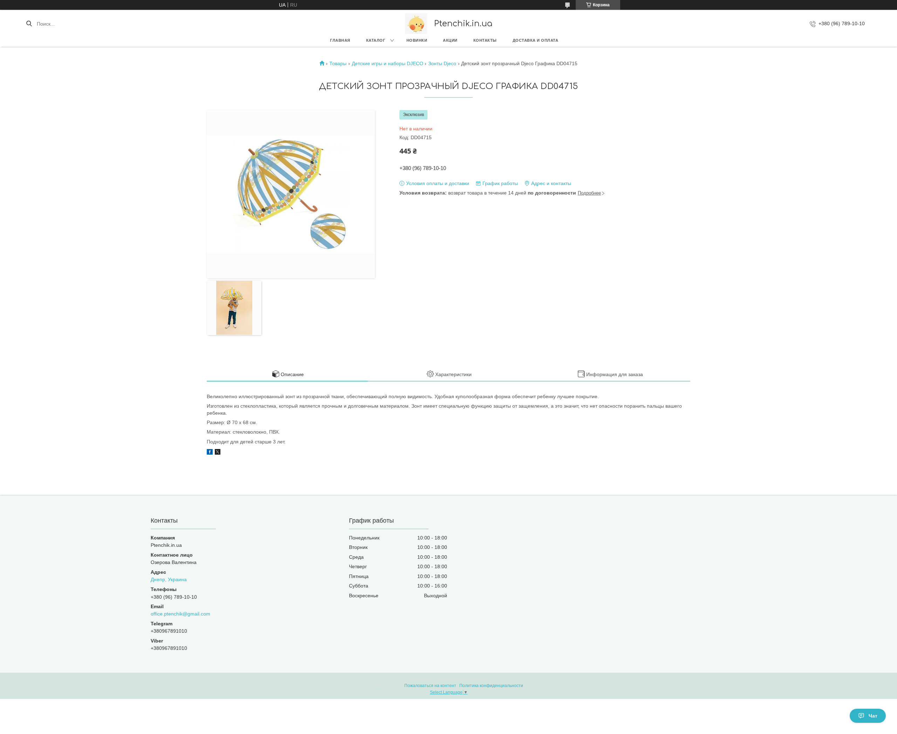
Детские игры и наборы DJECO (387, 63)
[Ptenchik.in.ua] (416, 23)
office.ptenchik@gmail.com (180, 614)
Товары (338, 63)
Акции (450, 40)
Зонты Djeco (442, 63)
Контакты (485, 40)
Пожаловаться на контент (430, 685)
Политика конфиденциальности (491, 685)
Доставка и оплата (536, 40)
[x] (217, 453)
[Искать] (29, 24)
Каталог (375, 40)
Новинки (416, 40)
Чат (873, 716)
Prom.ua (479, 679)
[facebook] (210, 453)
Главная (340, 40)
